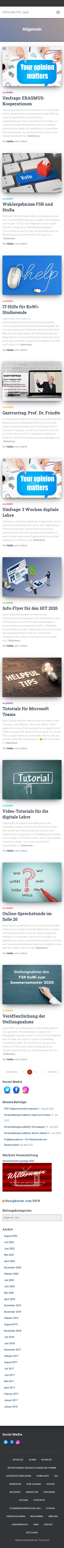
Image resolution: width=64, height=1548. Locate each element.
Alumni (32, 1460)
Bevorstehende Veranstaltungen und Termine (32, 1468)
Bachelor (46, 1460)
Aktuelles (18, 1460)
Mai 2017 (9, 1381)
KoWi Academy (33, 1484)
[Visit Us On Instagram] (25, 1090)
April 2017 (9, 1387)
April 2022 (9, 1261)
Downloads (43, 1476)
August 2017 (10, 1362)
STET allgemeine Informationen (21, 1108)
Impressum (15, 1484)
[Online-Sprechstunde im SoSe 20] (32, 882)
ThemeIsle (43, 1540)
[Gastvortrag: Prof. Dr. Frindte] (32, 381)
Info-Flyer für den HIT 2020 (30, 608)
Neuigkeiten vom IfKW (22, 1201)
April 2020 (9, 1299)
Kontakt (48, 1524)
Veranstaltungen (15, 1516)
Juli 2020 (9, 1280)
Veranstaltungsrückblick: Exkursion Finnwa (27, 1115)
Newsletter (32, 1492)
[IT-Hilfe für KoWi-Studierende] (32, 275)
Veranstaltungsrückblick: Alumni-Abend (25, 1133)
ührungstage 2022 (24, 1161)
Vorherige (12, 1072)
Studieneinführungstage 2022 (25, 1508)
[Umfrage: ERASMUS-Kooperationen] (32, 66)
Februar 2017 (11, 1394)
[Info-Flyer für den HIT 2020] (32, 577)
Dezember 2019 (12, 1305)
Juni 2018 (9, 1343)
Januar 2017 (11, 1400)
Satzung (23, 1500)
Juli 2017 (9, 1368)
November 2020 (12, 1267)
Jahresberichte (19, 1524)
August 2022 (10, 1236)
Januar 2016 (11, 1406)
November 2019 (12, 1312)
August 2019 (10, 1324)
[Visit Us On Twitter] (7, 1090)
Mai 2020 (9, 1293)
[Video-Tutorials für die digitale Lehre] (32, 779)
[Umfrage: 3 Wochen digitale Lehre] (32, 478)
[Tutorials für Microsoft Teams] (32, 677)
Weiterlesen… (34, 136)
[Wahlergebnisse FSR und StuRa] (32, 172)
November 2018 (12, 1331)
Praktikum (49, 1492)
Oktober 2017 (11, 1356)
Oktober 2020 (11, 1274)
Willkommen (37, 1516)
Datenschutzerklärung (18, 1476)
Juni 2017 (9, 1375)
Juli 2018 (9, 1337)
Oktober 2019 (11, 1318)
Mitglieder (15, 1492)
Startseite (39, 1500)
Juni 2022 (9, 1248)
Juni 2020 (9, 1286)
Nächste (52, 1072)
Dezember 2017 (12, 1349)
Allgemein (7, 92)
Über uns (53, 1516)
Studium (50, 1508)
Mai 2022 (9, 1255)
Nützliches (32, 1532)
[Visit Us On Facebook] (16, 1090)
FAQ (56, 1476)
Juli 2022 (9, 1242)
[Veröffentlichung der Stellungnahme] (32, 984)
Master (51, 1484)
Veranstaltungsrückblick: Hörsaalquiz (24, 1127)
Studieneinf (8, 1161)
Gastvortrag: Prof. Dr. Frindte (31, 413)
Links (36, 1524)
